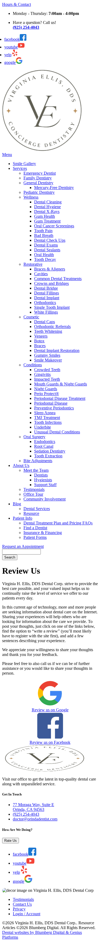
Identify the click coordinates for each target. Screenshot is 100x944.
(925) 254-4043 (26, 814)
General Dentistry (38, 182)
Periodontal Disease (50, 403)
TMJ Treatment (47, 417)
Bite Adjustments (37, 460)
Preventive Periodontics (54, 408)
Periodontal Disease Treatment (59, 398)
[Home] (42, 149)
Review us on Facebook (50, 742)
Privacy (19, 909)
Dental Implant (46, 297)
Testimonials (34, 489)
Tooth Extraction (48, 456)
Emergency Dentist (39, 173)
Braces (40, 345)
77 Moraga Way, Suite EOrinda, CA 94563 (33, 807)
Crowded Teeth (47, 369)
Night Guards (45, 389)
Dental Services (36, 508)
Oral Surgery (34, 436)
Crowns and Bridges (51, 283)
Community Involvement (44, 499)
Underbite (42, 427)
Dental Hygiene (47, 206)
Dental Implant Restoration (56, 350)
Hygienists (43, 480)
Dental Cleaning (48, 202)
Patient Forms (35, 537)
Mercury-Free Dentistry (54, 187)
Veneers (40, 336)
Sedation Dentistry (49, 451)
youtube (11, 47)
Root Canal (43, 446)
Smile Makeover (48, 360)
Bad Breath (43, 235)
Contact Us (22, 904)
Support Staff (45, 484)
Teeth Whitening (48, 331)
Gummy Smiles (47, 355)
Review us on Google (50, 710)
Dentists (41, 475)
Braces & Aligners (49, 269)
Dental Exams (46, 245)
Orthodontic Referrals (52, 326)
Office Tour (33, 494)
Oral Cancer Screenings (54, 226)
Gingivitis (42, 374)
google (10, 62)
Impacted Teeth (47, 379)
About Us (21, 465)
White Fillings (46, 312)
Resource (31, 513)
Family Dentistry (37, 178)
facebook (12, 39)
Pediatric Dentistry (39, 192)
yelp (7, 54)
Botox (39, 341)
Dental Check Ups (49, 240)
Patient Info (22, 518)
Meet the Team (36, 470)
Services (20, 168)
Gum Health (44, 216)
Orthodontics (45, 302)
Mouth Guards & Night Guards (60, 384)
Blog (17, 504)
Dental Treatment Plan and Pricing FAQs (58, 523)
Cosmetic (31, 317)
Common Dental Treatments (58, 278)
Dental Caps (44, 321)
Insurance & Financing (42, 532)
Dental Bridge (46, 288)
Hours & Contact (16, 4)
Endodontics (44, 441)
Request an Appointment (23, 546)
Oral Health (44, 254)
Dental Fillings (46, 293)
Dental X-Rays (46, 211)
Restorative (32, 264)
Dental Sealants (47, 250)
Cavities (41, 274)
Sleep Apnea (44, 413)
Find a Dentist (35, 528)
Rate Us (10, 841)
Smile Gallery (24, 163)
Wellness (30, 197)
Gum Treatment (47, 221)
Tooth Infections (48, 422)
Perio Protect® (46, 393)
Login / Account (26, 914)
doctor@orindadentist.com (35, 819)
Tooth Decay (45, 259)
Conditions (32, 365)
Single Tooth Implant (52, 307)
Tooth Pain (43, 230)
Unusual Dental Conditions (57, 432)
